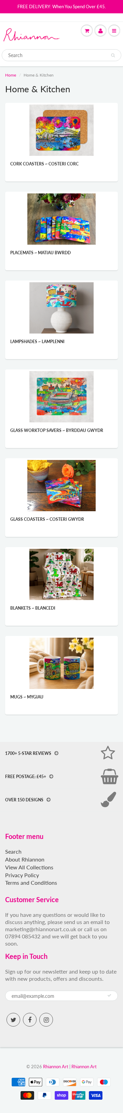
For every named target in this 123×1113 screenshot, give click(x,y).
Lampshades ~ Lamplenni (37, 341)
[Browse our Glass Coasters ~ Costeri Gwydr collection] (61, 485)
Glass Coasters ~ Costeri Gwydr (47, 519)
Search (13, 851)
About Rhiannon (24, 859)
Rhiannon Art (55, 1066)
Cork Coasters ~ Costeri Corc (44, 163)
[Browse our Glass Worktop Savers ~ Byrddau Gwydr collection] (61, 396)
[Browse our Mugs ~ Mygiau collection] (61, 663)
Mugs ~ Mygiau (26, 697)
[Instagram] (46, 1020)
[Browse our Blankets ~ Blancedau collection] (61, 574)
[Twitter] (13, 1020)
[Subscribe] (109, 995)
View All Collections (29, 867)
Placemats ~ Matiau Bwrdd (40, 252)
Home (10, 75)
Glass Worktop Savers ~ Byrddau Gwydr (56, 430)
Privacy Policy (22, 875)
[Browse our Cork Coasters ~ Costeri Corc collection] (61, 130)
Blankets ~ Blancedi (32, 608)
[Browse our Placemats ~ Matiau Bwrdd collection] (61, 218)
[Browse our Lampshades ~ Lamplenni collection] (61, 307)
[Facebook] (30, 1020)
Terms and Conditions (31, 882)
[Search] (113, 55)
